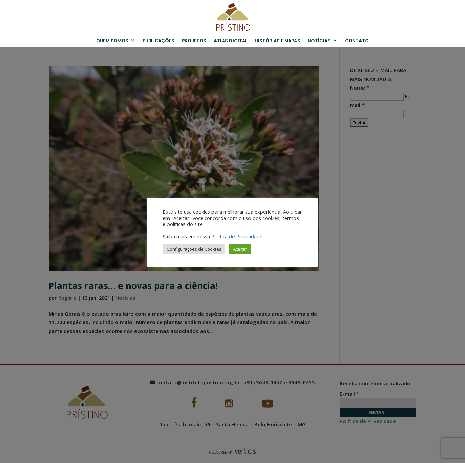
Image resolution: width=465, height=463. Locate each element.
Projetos (194, 40)
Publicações (158, 40)
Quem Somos (112, 40)
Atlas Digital (230, 40)
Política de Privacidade (236, 236)
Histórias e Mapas (277, 40)
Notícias (319, 40)
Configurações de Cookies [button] (194, 249)
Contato (357, 40)
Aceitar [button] (240, 249)
